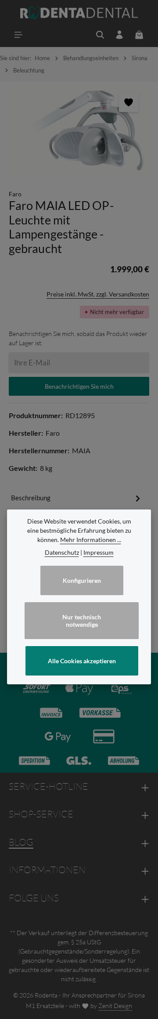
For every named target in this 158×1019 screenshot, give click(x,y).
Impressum (98, 552)
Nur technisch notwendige (81, 620)
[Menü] (18, 34)
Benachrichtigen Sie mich (79, 386)
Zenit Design (115, 1005)
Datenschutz (62, 552)
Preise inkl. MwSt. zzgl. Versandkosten (98, 294)
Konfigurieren (82, 580)
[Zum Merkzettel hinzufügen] (129, 102)
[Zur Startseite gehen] (79, 13)
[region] (79, 131)
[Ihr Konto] (119, 34)
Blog (21, 842)
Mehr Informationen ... (90, 539)
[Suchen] (100, 34)
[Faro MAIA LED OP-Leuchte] (79, 131)
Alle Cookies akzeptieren (82, 661)
